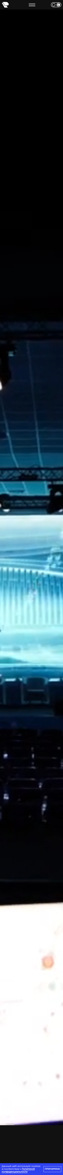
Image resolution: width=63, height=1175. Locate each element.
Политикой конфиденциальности (18, 1170)
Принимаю (52, 1169)
